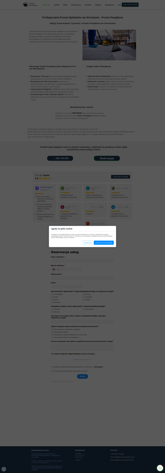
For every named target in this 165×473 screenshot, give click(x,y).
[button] (160, 468)
